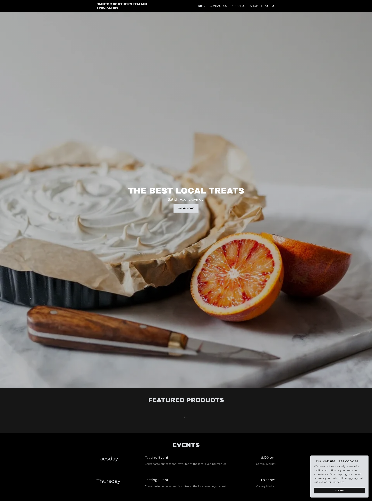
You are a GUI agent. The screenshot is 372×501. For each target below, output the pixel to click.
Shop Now (186, 208)
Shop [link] (254, 6)
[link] (123, 7)
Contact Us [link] (218, 6)
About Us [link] (238, 6)
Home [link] (201, 6)
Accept (339, 490)
